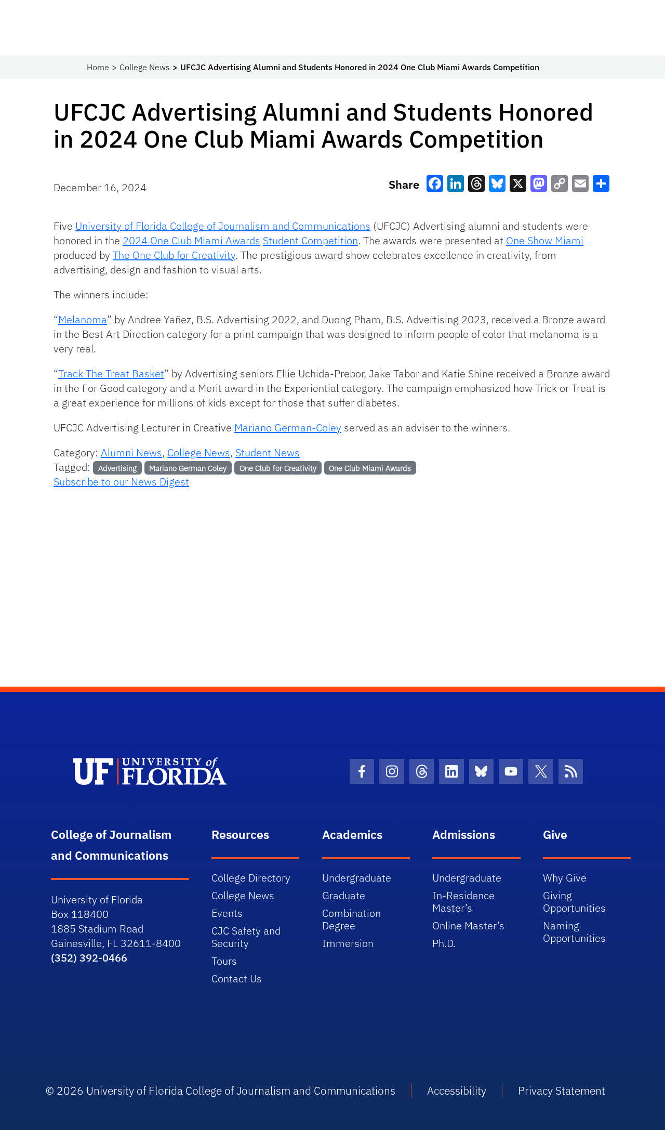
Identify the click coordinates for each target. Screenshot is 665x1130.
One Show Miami (544, 240)
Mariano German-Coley (287, 428)
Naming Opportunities (574, 931)
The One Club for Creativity (174, 255)
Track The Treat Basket (111, 373)
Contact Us (236, 978)
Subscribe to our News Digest (121, 482)
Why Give (565, 878)
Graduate (343, 895)
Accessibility (456, 1090)
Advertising (117, 468)
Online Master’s (468, 925)
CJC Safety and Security (246, 937)
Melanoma (82, 319)
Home (98, 67)
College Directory (250, 878)
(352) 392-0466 (89, 958)
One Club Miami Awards (370, 468)
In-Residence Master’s (463, 901)
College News (144, 67)
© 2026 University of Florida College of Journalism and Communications (220, 1090)
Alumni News (131, 452)
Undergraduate (356, 878)
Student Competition (310, 240)
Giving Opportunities (574, 901)
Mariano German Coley (188, 468)
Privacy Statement (561, 1090)
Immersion (348, 943)
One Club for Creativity (278, 468)
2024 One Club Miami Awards (191, 240)
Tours (224, 961)
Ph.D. (444, 943)
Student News (267, 452)
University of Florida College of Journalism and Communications (222, 226)
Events (227, 913)
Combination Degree (351, 919)
